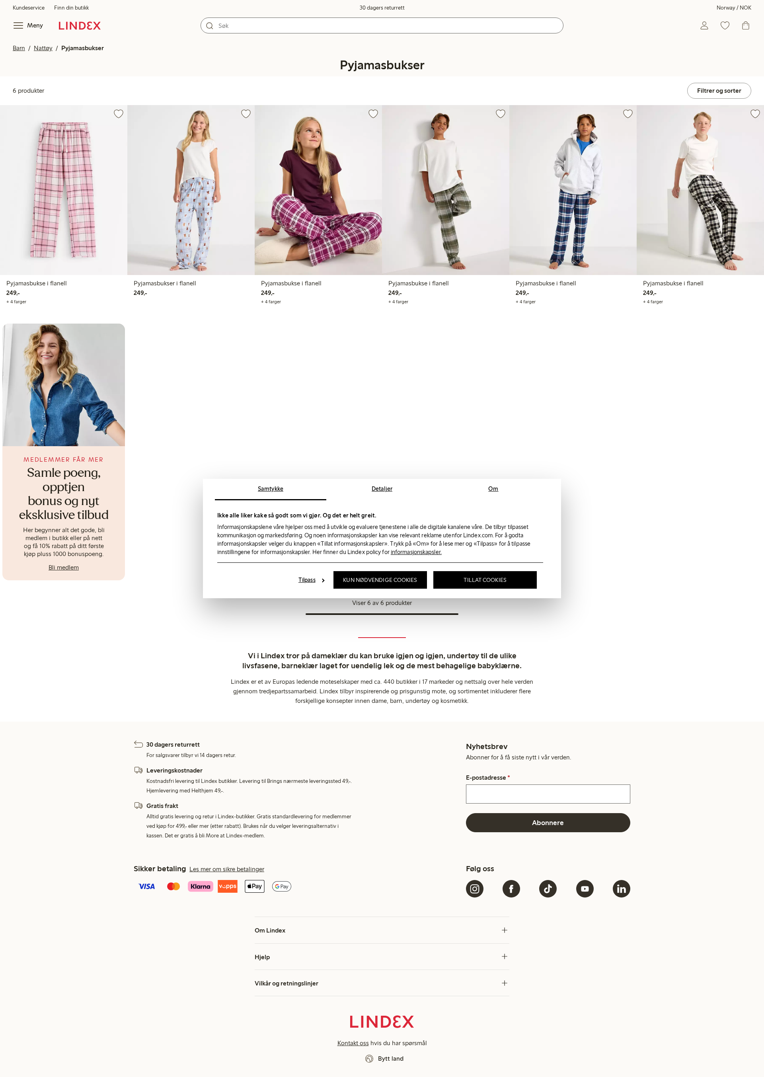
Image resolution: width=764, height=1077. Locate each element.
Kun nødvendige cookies (380, 579)
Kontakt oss (353, 1043)
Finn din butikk (71, 7)
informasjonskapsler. (416, 552)
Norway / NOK (734, 7)
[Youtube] (585, 889)
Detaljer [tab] (382, 488)
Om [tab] (493, 488)
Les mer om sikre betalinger (226, 869)
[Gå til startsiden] (80, 25)
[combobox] (382, 25)
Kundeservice (29, 7)
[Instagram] (474, 889)
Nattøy (43, 48)
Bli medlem (64, 567)
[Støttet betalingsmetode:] (298, 887)
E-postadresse (488, 777)
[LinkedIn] (621, 889)
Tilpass (307, 579)
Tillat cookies (485, 579)
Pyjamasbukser (82, 48)
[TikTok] (548, 889)
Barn (19, 48)
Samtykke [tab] (270, 488)
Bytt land (390, 1058)
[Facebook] (511, 889)
